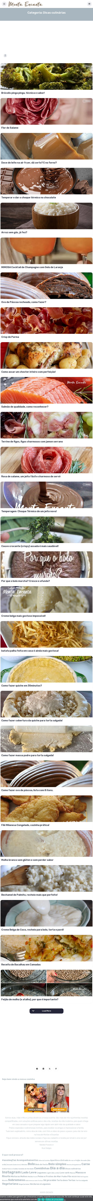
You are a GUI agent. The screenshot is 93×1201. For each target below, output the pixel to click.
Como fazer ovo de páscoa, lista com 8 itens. (27, 790)
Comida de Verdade (26, 1169)
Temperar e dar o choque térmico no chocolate (28, 197)
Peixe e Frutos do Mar (49, 1176)
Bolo (31, 1164)
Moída (30, 1176)
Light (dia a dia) (53, 1173)
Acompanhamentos (27, 1160)
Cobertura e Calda (10, 1169)
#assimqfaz (9, 1160)
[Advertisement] (46, 34)
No (43, 1199)
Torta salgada (82, 1180)
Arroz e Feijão (74, 1160)
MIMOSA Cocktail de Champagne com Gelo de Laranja (32, 267)
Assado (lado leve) (14, 1164)
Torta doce (62, 1180)
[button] (4, 4)
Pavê (35, 1176)
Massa (72, 1173)
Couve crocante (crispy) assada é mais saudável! (29, 546)
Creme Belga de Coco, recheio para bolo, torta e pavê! (32, 929)
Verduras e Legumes (40, 1184)
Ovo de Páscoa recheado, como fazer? (23, 302)
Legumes (41, 1173)
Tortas (71, 1180)
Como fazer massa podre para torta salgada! (27, 755)
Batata (24, 1164)
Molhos (23, 1176)
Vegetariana (10, 1183)
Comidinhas (42, 1168)
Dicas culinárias (73, 1169)
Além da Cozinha (44, 1160)
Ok (39, 1199)
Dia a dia (57, 1168)
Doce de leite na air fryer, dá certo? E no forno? (29, 162)
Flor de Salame (9, 127)
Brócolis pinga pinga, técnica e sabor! (23, 92)
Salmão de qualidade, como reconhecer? (24, 406)
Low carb (64, 1172)
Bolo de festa (41, 1164)
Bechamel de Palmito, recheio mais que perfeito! (29, 894)
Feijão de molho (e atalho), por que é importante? (29, 999)
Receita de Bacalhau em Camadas (21, 964)
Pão (69, 1176)
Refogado (84, 1176)
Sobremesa (16, 1180)
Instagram (11, 1172)
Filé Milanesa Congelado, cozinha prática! (25, 825)
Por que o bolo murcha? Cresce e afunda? (25, 581)
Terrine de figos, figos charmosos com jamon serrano (32, 441)
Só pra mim (49, 1180)
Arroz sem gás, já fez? (14, 232)
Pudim (64, 1177)
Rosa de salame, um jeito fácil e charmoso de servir (31, 476)
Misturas (15, 1176)
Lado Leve (28, 1172)
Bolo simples (57, 1164)
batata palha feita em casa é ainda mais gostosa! (30, 650)
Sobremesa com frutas (34, 1180)
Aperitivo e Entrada (59, 1160)
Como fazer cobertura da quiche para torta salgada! (31, 720)
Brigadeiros (76, 1164)
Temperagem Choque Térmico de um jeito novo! (29, 511)
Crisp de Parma (10, 337)
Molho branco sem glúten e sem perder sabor (27, 859)
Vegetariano (24, 1184)
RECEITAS (76, 1176)
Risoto (5, 1180)
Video (88, 66)
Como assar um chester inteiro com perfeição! (28, 371)
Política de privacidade (54, 1199)
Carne (85, 1164)
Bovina (69, 1164)
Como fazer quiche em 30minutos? (21, 685)
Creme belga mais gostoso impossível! (23, 615)
